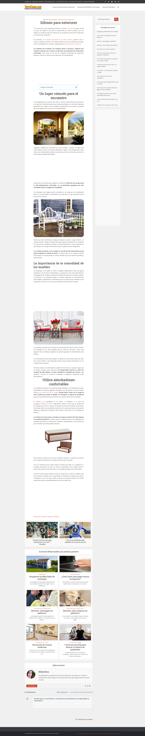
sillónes (56, 516)
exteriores (37, 516)
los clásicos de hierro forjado (49, 392)
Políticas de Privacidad (105, 733)
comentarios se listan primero (81, 692)
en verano (70, 28)
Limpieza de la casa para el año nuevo (107, 105)
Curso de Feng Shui (108, 7)
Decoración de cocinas (62, 1)
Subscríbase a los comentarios (85, 719)
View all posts (31, 686)
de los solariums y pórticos (72, 44)
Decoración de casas (50, 1)
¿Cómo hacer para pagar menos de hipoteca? (75, 577)
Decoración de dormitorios (76, 1)
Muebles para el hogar (50, 19)
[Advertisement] (59, 70)
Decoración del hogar (75, 642)
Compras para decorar (38, 1)
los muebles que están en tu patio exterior (57, 40)
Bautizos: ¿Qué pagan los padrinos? (42, 611)
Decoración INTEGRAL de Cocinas (88, 7)
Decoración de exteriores (66, 19)
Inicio (77, 733)
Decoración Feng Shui (89, 1)
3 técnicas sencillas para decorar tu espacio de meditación (75, 647)
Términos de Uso (95, 733)
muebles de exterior (46, 404)
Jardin (44, 516)
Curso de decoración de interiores (64, 7)
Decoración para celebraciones (42, 608)
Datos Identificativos (84, 733)
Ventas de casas (75, 574)
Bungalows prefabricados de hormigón (42, 577)
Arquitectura (28, 1)
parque (50, 516)
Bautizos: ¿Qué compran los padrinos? (75, 611)
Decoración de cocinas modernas (42, 646)
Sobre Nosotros (116, 733)
